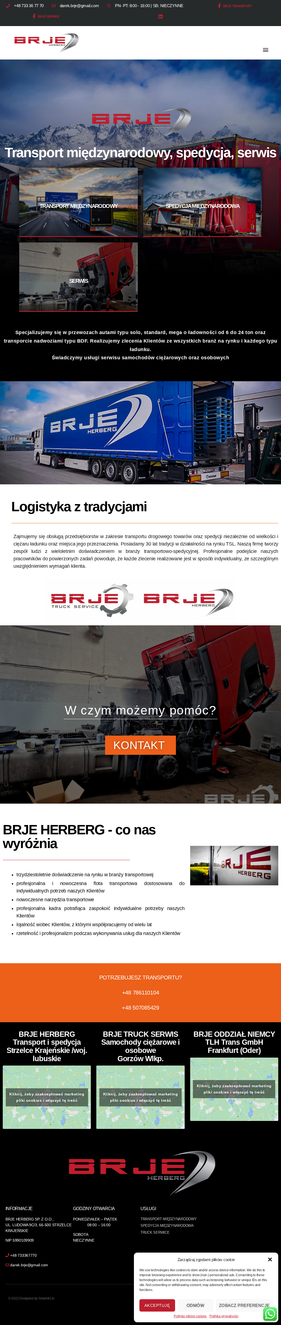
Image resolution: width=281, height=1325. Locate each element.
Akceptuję (157, 1305)
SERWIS (78, 281)
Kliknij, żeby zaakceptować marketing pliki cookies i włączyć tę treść (46, 1097)
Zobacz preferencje (244, 1305)
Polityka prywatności (223, 1316)
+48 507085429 (140, 1008)
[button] (270, 1259)
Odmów (195, 1305)
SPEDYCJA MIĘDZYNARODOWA (202, 206)
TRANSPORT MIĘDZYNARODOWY (79, 206)
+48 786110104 (140, 993)
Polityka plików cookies (190, 1316)
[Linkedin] (160, 16)
